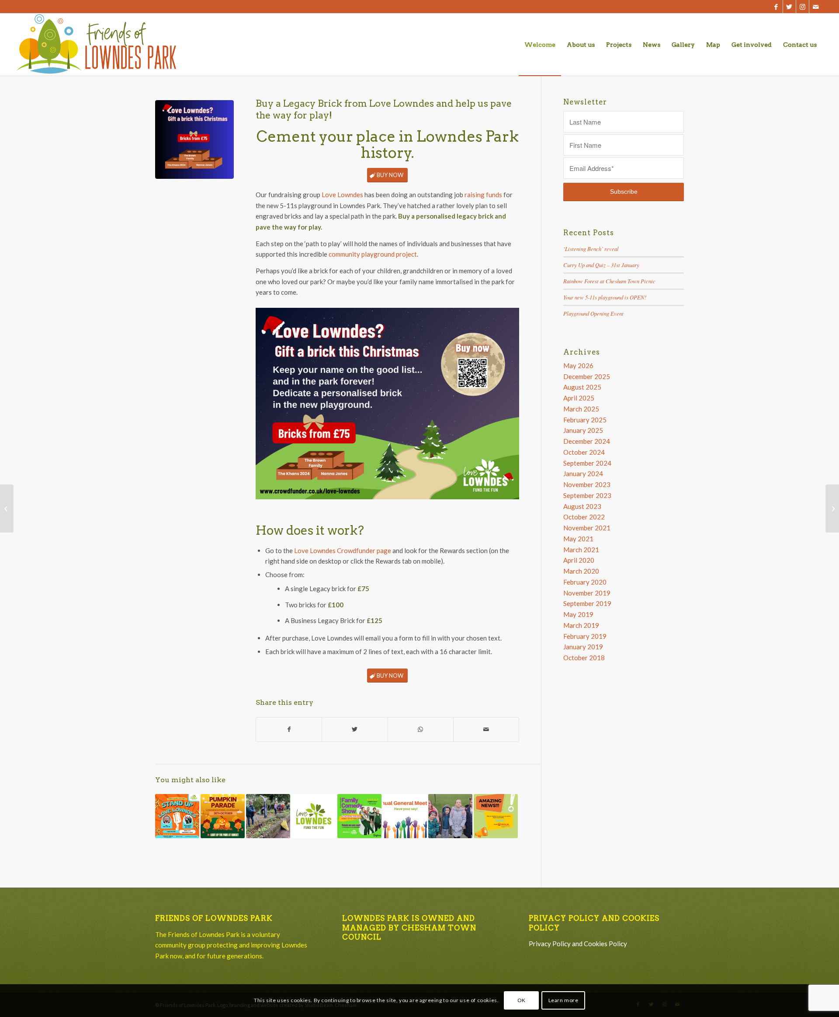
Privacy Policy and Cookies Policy (578, 943)
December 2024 (586, 441)
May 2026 (578, 365)
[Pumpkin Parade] (223, 816)
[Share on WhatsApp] (420, 729)
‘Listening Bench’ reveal (591, 248)
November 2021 (586, 528)
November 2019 (586, 593)
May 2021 (578, 539)
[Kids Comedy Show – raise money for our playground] (359, 816)
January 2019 (583, 647)
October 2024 (584, 452)
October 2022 (584, 517)
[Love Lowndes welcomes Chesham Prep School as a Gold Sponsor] (832, 508)
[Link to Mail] (815, 6)
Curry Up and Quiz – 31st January (601, 264)
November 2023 (586, 484)
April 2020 (578, 560)
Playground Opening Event (593, 313)
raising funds (483, 195)
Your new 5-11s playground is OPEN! (604, 297)
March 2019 (581, 625)
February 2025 (585, 420)
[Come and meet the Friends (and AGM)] (405, 816)
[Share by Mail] (486, 729)
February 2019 (585, 636)
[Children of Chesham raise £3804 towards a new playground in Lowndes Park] (450, 816)
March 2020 (581, 571)
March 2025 (581, 409)
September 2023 (587, 495)
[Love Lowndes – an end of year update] (313, 816)
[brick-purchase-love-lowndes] (194, 139)
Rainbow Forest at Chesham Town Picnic (609, 281)
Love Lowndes (342, 195)
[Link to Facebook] (776, 6)
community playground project (373, 254)
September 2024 (587, 463)
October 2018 (584, 658)
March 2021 (581, 550)
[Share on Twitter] (354, 729)
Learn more (563, 1000)
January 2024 (583, 473)
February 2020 (585, 582)
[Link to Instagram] (802, 6)
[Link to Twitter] (789, 6)
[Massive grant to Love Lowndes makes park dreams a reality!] (496, 816)
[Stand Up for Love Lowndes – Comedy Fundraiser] (177, 816)
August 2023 (582, 506)
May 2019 (578, 614)
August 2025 (582, 387)
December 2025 (586, 376)
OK (521, 1000)
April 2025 (578, 398)
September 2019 (587, 603)
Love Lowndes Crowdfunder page (342, 550)
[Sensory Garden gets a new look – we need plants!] (268, 816)
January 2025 (583, 430)
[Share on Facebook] (289, 729)
